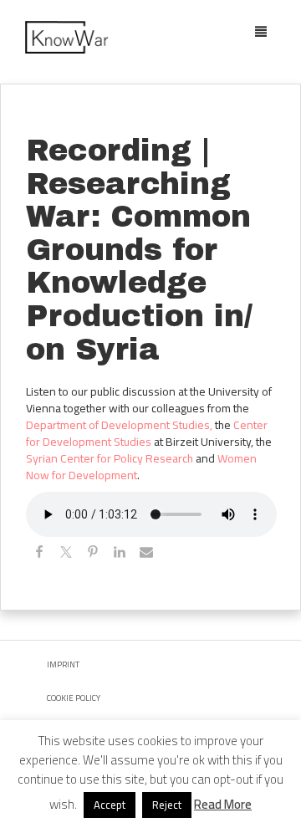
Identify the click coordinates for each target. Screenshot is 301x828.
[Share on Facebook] (39, 554)
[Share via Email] (146, 554)
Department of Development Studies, (119, 425)
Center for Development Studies (147, 433)
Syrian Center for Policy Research (109, 458)
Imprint (63, 664)
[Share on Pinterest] (92, 554)
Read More (223, 804)
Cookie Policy (73, 698)
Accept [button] (109, 805)
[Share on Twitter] (66, 554)
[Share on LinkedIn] (119, 554)
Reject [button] (166, 805)
